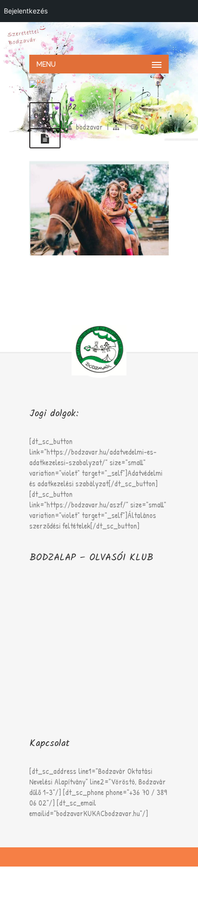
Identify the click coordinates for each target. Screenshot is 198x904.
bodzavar (89, 126)
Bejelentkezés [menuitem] (26, 11)
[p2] (45, 138)
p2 (72, 107)
